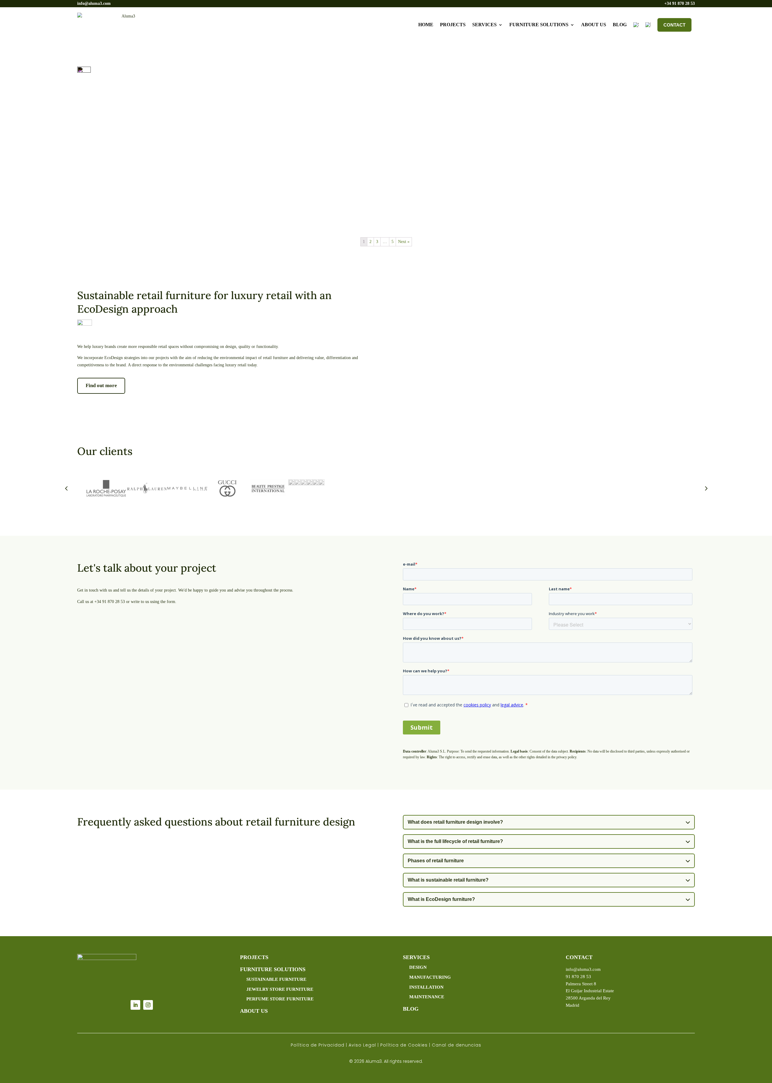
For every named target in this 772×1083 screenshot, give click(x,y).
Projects (453, 24)
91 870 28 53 (578, 976)
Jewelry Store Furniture (279, 989)
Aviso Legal (362, 1045)
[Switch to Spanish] (636, 24)
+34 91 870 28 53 (679, 3)
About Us (254, 1011)
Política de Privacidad (317, 1045)
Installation (426, 987)
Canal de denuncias (456, 1045)
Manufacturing (430, 977)
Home (425, 24)
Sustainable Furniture (276, 979)
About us (593, 24)
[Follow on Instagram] (148, 1005)
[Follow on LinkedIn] (135, 1005)
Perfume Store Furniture (280, 998)
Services (484, 24)
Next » (404, 241)
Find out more (101, 385)
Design (418, 967)
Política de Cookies (404, 1045)
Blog (620, 24)
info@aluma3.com (94, 3)
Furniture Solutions (538, 24)
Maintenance (426, 996)
